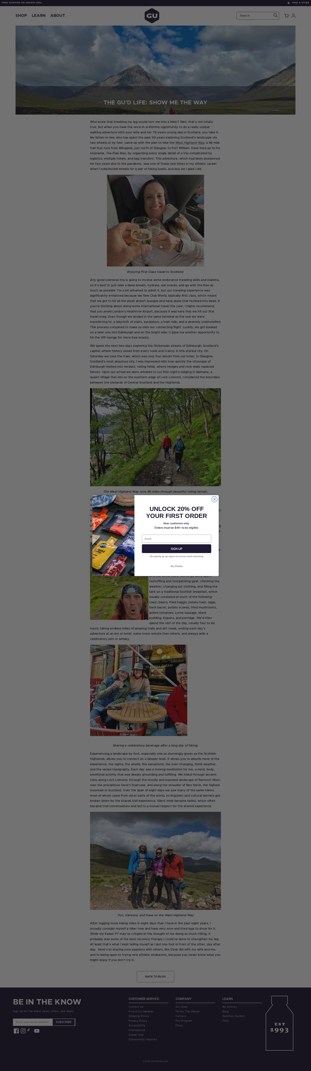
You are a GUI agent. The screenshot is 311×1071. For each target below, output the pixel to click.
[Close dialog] (214, 499)
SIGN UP (176, 548)
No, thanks (177, 566)
